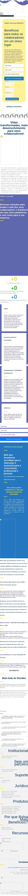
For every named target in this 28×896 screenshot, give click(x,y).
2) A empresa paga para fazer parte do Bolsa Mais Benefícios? (13, 722)
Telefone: (7, 92)
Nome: (7, 81)
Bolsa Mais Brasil (24, 891)
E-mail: (7, 87)
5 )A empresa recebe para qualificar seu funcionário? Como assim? (12, 739)
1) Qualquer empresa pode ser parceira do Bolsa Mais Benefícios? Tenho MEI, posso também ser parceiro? (13, 717)
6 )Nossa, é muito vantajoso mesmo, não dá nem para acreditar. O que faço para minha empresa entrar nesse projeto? (13, 745)
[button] (14, 711)
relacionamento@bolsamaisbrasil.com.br (18, 867)
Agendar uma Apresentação (14, 78)
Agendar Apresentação (12, 99)
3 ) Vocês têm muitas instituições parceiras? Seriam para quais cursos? (13, 727)
